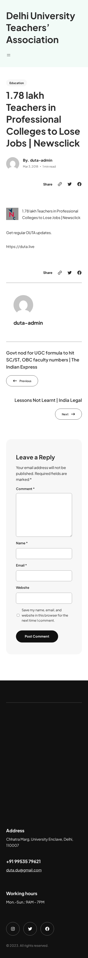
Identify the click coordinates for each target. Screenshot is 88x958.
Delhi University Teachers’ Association (40, 27)
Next (65, 414)
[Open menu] (8, 55)
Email (21, 565)
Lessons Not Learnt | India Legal (48, 400)
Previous (25, 381)
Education (16, 83)
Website (22, 587)
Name (22, 543)
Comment (25, 489)
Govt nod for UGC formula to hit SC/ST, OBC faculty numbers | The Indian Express (42, 360)
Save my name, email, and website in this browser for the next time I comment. (45, 615)
